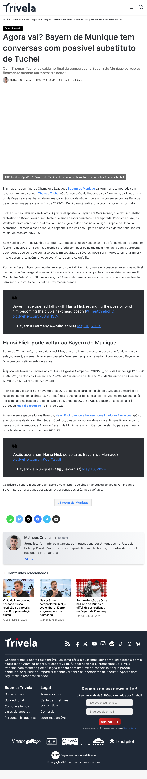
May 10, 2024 (89, 326)
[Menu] (131, 7)
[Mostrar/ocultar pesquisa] (141, 7)
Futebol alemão (21, 19)
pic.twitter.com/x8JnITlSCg (35, 316)
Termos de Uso (52, 694)
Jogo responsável (53, 717)
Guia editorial (14, 700)
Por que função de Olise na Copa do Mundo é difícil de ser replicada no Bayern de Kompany (91, 606)
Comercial (48, 711)
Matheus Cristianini (40, 537)
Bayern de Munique (74, 502)
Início (8, 19)
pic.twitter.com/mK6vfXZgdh (37, 459)
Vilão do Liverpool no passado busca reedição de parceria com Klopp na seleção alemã (17, 607)
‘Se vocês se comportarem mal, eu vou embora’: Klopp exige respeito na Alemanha (54, 607)
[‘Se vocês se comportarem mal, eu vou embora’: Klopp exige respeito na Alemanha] (55, 588)
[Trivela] (19, 7)
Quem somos (14, 694)
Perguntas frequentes (20, 717)
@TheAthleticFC (100, 311)
